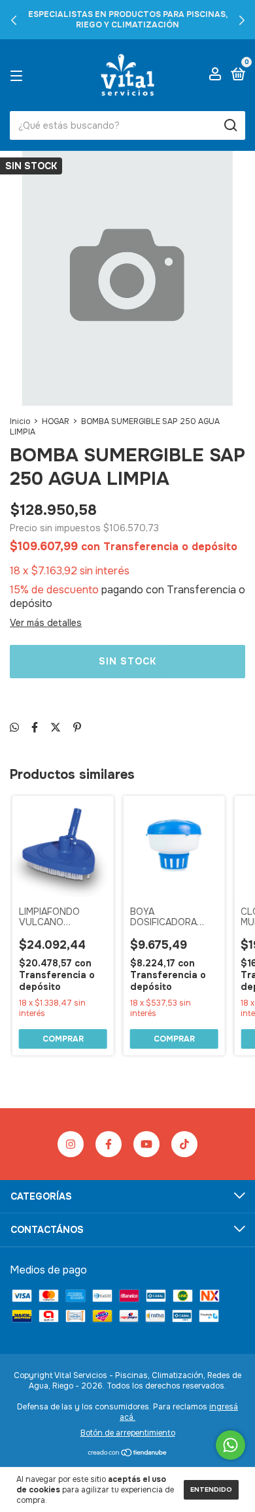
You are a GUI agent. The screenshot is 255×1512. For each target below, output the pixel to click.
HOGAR (55, 421)
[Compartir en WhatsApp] (14, 727)
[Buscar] (230, 125)
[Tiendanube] (128, 1453)
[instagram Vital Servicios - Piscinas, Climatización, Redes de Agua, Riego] (71, 1144)
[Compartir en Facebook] (34, 727)
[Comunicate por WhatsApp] (230, 1445)
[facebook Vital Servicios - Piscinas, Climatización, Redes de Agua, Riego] (108, 1144)
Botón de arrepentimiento (127, 1433)
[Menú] (18, 75)
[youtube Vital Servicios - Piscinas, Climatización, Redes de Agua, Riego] (146, 1144)
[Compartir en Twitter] (55, 727)
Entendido (211, 1489)
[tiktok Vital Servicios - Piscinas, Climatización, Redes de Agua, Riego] (184, 1144)
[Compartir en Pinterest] (77, 727)
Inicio (20, 421)
